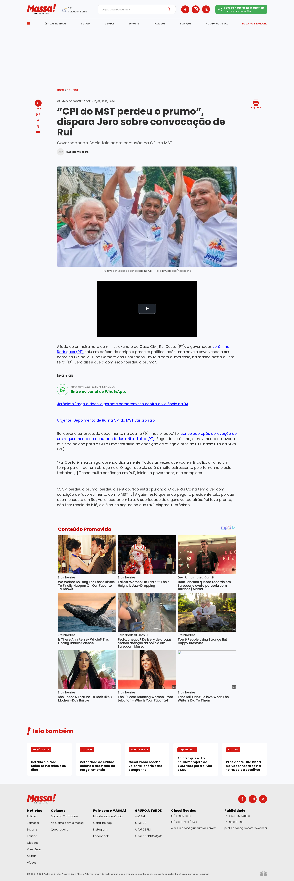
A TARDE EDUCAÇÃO (148, 836)
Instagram (100, 830)
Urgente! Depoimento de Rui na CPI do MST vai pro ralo (106, 420)
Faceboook (101, 836)
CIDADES (109, 23)
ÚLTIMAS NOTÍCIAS (55, 23)
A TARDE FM (143, 830)
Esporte (32, 830)
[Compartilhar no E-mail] (38, 132)
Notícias (34, 810)
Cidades (32, 843)
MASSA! (140, 816)
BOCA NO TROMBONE (254, 23)
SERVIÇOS (185, 23)
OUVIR (38, 108)
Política (73, 90)
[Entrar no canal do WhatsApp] (62, 389)
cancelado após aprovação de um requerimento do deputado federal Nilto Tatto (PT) (147, 436)
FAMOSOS (159, 23)
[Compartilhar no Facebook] (38, 121)
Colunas (58, 810)
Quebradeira (59, 830)
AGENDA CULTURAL (217, 23)
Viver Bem (34, 849)
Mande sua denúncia (108, 816)
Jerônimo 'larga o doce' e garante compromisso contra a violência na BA (122, 403)
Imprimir (256, 107)
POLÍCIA (85, 23)
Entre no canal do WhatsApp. (98, 391)
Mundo (32, 856)
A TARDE (140, 823)
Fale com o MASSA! (109, 810)
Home (61, 90)
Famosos (33, 823)
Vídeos (31, 863)
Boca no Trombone (64, 816)
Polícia (31, 816)
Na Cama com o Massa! (67, 823)
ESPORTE (134, 23)
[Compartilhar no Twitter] (38, 126)
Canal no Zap (102, 823)
